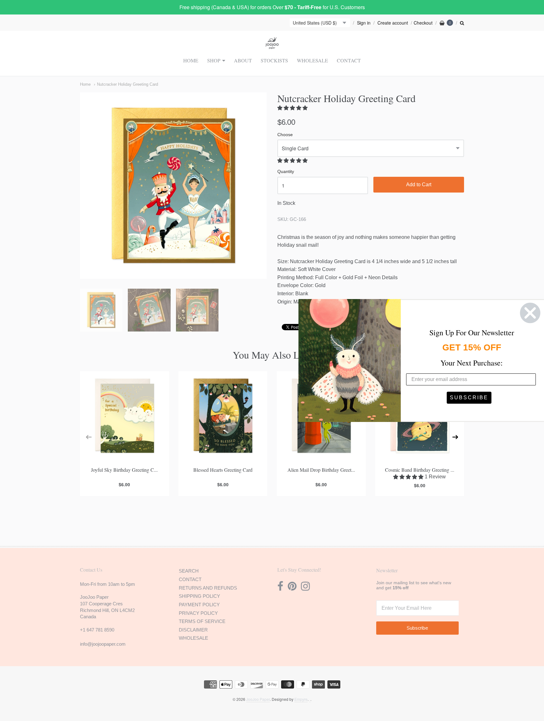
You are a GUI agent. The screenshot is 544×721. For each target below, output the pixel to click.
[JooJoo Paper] (272, 45)
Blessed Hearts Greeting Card (222, 469)
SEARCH (189, 571)
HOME (190, 60)
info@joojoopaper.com (103, 644)
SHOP (213, 60)
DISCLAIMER (193, 629)
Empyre (301, 699)
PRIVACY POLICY (198, 613)
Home (85, 84)
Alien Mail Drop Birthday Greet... (321, 469)
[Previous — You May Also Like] (88, 437)
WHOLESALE (312, 60)
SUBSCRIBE (469, 397)
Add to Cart (418, 184)
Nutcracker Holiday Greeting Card (127, 84)
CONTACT (349, 60)
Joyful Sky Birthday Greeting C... (124, 469)
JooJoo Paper (258, 699)
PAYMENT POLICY (199, 604)
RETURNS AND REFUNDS (208, 588)
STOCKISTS (274, 60)
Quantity (285, 171)
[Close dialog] (530, 313)
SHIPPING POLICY (199, 596)
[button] (293, 108)
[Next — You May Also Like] (455, 437)
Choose (285, 134)
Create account (392, 23)
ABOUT (243, 60)
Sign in (364, 23)
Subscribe (417, 628)
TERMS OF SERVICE (202, 621)
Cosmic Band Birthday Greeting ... (419, 469)
